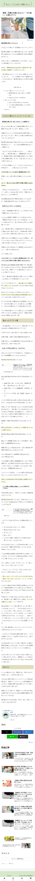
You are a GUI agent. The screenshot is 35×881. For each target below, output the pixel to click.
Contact (9, 875)
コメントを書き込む (17, 858)
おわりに (7, 109)
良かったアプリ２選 (10, 100)
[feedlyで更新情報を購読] (11, 720)
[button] (23, 737)
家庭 (4, 724)
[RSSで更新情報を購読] (14, 720)
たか (11, 712)
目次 (15, 87)
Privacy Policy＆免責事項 (26, 875)
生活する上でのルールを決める (17, 97)
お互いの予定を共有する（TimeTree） (19, 102)
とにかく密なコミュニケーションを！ (15, 90)
